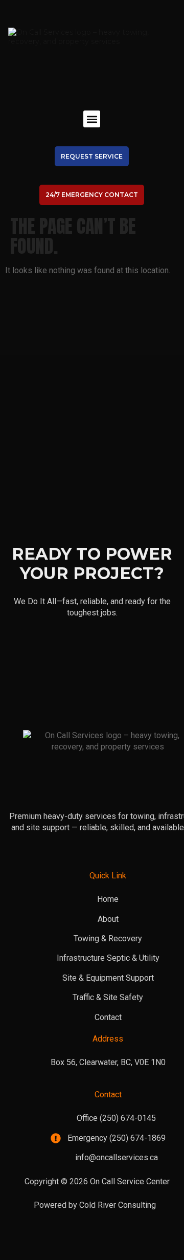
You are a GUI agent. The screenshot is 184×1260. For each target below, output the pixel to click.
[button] (91, 118)
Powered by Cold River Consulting (95, 1205)
